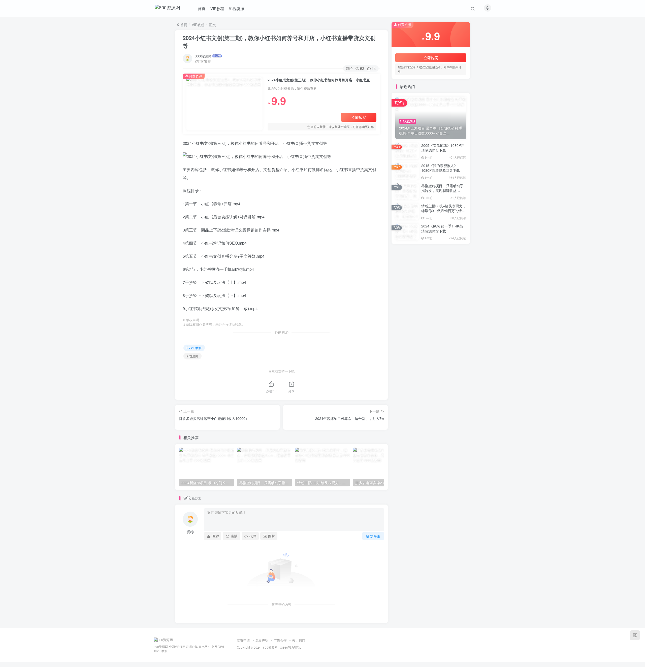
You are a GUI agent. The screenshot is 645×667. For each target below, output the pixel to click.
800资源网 (203, 55)
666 (285, 647)
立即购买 (359, 117)
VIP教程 (217, 8)
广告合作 (280, 640)
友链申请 (243, 640)
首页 (201, 8)
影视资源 (236, 8)
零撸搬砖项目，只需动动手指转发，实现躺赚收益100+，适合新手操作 (442, 190)
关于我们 (298, 640)
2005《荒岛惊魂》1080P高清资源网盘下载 (442, 148)
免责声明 (261, 640)
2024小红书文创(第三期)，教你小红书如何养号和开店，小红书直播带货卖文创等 (279, 42)
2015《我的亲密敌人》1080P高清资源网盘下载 (440, 168)
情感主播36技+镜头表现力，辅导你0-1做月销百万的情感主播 (443, 210)
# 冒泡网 (192, 356)
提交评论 (373, 536)
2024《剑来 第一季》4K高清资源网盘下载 (442, 228)
